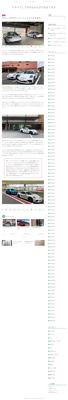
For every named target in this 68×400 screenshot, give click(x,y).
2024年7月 (52, 139)
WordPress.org (53, 392)
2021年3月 (52, 270)
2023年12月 (52, 163)
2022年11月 (52, 203)
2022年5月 (52, 223)
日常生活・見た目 (54, 354)
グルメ (51, 337)
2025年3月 (52, 112)
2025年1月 (52, 119)
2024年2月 (52, 156)
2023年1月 (52, 196)
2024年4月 (52, 149)
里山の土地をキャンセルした (56, 45)
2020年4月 (52, 307)
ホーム (16, 1)
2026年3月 (52, 72)
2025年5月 (52, 106)
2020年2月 (52, 313)
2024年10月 (52, 129)
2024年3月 (52, 152)
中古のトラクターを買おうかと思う (58, 38)
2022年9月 (52, 209)
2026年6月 (52, 62)
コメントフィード (53, 390)
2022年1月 (52, 236)
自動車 (4, 15)
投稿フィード (52, 388)
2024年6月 (52, 142)
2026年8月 (52, 55)
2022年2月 (52, 233)
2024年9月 (52, 132)
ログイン (51, 386)
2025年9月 (52, 92)
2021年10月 (52, 246)
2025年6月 (52, 102)
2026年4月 (52, 69)
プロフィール (48, 1)
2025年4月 (52, 109)
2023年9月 (52, 173)
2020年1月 (52, 317)
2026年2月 (52, 75)
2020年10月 (52, 287)
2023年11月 (52, 166)
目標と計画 (52, 357)
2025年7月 (52, 99)
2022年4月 (52, 226)
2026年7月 (52, 59)
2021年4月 (52, 267)
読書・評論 (52, 371)
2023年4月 (52, 186)
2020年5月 (52, 303)
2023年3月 (52, 189)
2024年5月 (52, 146)
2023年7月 (52, 176)
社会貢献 (52, 361)
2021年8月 (52, 253)
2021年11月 (52, 243)
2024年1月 (52, 159)
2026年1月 (52, 79)
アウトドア (52, 334)
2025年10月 (52, 89)
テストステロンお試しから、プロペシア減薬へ (58, 29)
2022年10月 (52, 206)
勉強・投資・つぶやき (55, 341)
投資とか (52, 344)
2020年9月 (52, 290)
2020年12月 (52, 280)
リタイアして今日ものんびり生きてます (34, 7)
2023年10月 (52, 169)
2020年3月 (52, 310)
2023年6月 (52, 179)
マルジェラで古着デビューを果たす (58, 41)
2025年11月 (52, 85)
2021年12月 (52, 240)
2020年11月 (52, 283)
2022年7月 (52, 216)
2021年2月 (52, 273)
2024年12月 (52, 122)
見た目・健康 (53, 368)
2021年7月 (52, 256)
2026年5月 (52, 65)
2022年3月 (52, 230)
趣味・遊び (52, 378)
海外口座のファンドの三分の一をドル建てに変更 (58, 34)
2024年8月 (52, 136)
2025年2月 (52, 116)
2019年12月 (52, 320)
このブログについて (32, 1)
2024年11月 (52, 126)
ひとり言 (52, 331)
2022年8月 (52, 213)
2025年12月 (52, 82)
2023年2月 (52, 193)
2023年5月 (52, 183)
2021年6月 (52, 260)
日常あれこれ (53, 351)
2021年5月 (52, 263)
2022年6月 (52, 220)
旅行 (51, 347)
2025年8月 (52, 95)
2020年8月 (52, 293)
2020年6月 (52, 300)
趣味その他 (52, 374)
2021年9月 (52, 250)
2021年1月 (52, 277)
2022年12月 (52, 199)
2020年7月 (52, 297)
